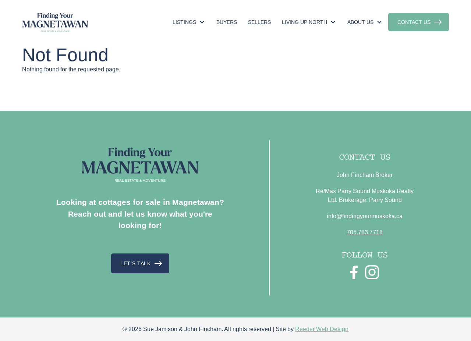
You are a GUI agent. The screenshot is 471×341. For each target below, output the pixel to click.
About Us (360, 22)
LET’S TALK (135, 263)
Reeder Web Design (321, 329)
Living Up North (304, 22)
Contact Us (414, 22)
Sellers (259, 22)
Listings (184, 22)
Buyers (226, 22)
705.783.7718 (365, 232)
